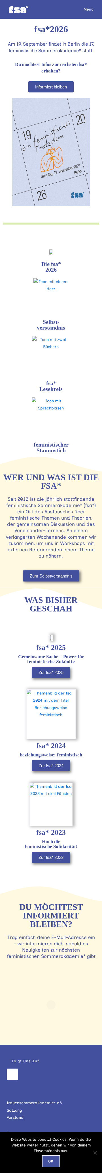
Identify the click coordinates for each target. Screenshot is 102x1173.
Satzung (14, 1110)
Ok (51, 1161)
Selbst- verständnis (51, 325)
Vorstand (15, 1117)
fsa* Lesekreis (51, 386)
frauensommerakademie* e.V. (35, 1103)
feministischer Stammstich (51, 447)
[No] (95, 1153)
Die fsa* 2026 (51, 267)
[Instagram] (12, 1074)
